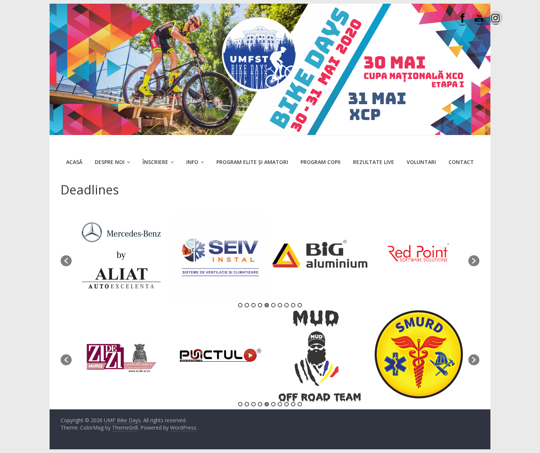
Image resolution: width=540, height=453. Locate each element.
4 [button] (260, 305)
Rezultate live (373, 161)
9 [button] (293, 305)
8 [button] (286, 305)
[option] (121, 257)
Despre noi (110, 161)
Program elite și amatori (252, 161)
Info (192, 161)
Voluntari (421, 161)
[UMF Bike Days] (270, 8)
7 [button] (280, 305)
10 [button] (300, 305)
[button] (66, 260)
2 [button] (247, 305)
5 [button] (266, 305)
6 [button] (273, 305)
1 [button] (240, 305)
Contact (461, 161)
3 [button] (253, 305)
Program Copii (320, 161)
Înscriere (155, 161)
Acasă (74, 161)
